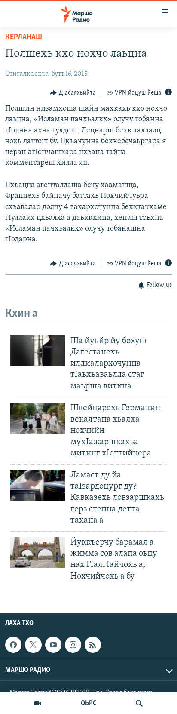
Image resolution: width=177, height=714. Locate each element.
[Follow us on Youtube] (53, 645)
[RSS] (93, 645)
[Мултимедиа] (38, 703)
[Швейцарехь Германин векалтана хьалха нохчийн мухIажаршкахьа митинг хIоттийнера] (37, 418)
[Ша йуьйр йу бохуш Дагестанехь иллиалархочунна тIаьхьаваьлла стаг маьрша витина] (37, 350)
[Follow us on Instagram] (73, 645)
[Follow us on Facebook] (13, 645)
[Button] (73, 92)
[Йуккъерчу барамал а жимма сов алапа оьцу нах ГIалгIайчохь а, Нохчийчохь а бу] (37, 552)
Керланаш (23, 37)
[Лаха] (139, 703)
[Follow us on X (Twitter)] (33, 645)
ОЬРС (89, 703)
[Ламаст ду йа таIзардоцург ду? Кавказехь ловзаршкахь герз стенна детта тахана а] (37, 485)
